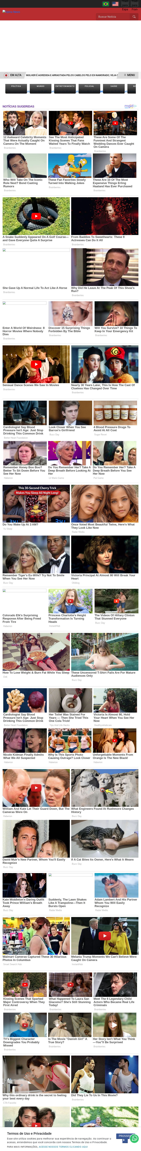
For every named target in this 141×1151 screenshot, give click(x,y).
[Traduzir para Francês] (134, 4)
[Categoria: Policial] (89, 91)
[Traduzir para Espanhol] (125, 4)
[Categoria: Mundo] (40, 91)
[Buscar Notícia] (134, 16)
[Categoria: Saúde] (114, 91)
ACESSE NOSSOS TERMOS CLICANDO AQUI (63, 1147)
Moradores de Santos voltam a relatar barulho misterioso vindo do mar (72, 75)
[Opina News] (11, 11)
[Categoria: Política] (16, 91)
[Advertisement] (70, 46)
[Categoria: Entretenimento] (65, 91)
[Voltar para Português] (106, 4)
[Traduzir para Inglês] (115, 4)
